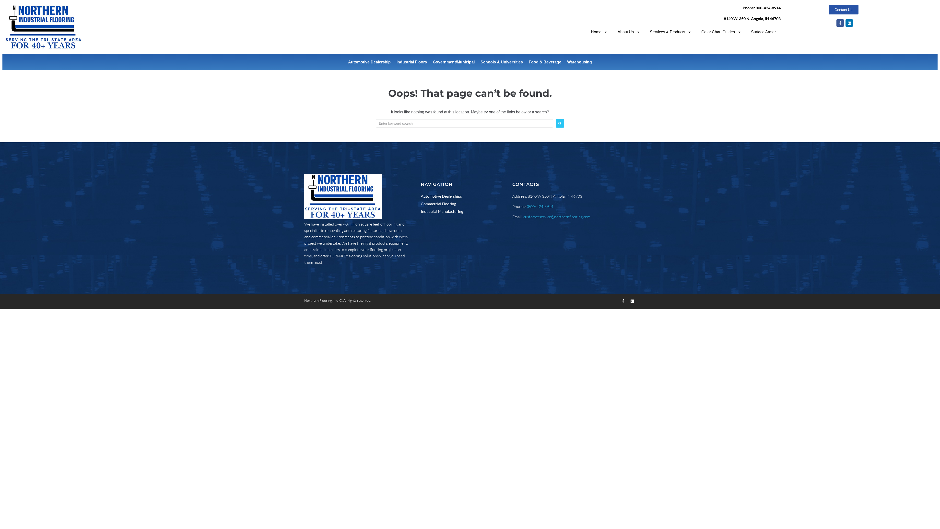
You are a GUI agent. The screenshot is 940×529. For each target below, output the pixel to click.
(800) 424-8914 (540, 206)
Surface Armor (763, 32)
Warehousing (579, 62)
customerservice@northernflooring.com (556, 216)
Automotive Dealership (369, 62)
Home (596, 32)
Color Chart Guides (718, 32)
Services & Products (667, 32)
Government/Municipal (454, 62)
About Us (626, 32)
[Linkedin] (849, 23)
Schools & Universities (502, 62)
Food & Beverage (545, 62)
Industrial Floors (412, 62)
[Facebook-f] (840, 23)
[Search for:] (464, 123)
